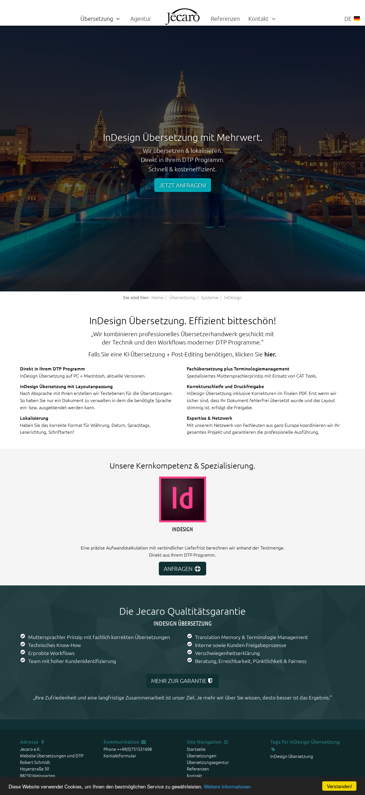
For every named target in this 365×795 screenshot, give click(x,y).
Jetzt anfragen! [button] (182, 185)
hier (269, 354)
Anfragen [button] (179, 568)
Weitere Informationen (227, 786)
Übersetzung (97, 18)
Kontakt (259, 18)
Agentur (140, 18)
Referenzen (225, 18)
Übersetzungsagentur (208, 762)
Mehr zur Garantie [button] (178, 680)
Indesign (182, 529)
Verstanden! (339, 786)
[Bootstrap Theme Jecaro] (182, 15)
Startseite (196, 749)
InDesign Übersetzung (315, 742)
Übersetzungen (201, 756)
